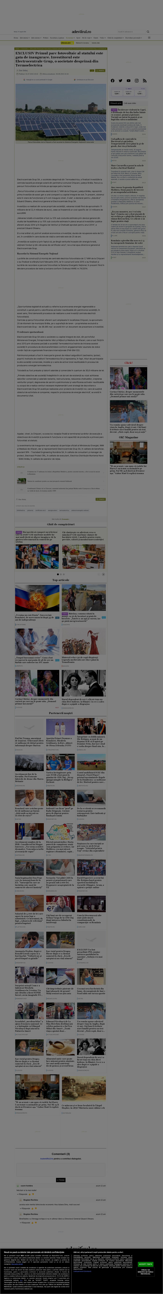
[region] (81, 1271)
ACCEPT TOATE (145, 1264)
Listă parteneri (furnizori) (82, 1271)
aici (21, 1280)
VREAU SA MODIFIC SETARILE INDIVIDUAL (145, 1272)
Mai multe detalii (17, 1264)
